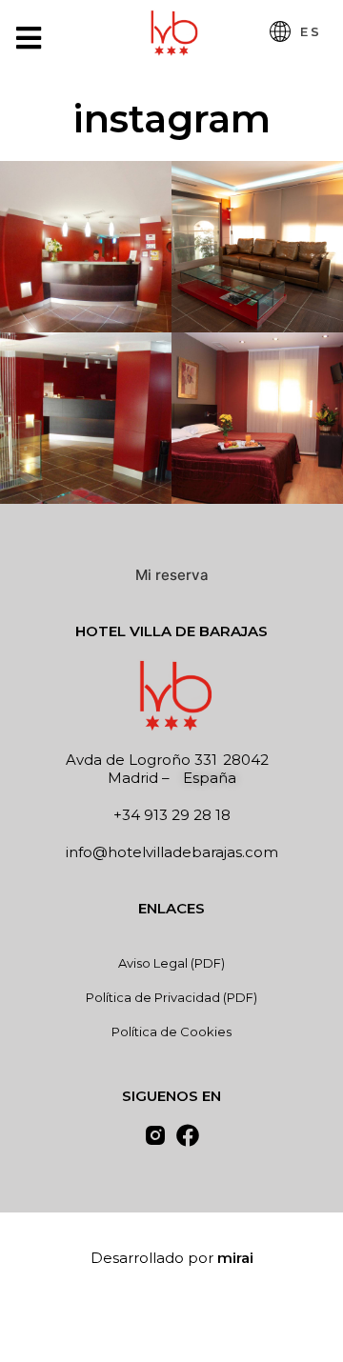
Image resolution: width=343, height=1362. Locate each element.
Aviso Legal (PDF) (171, 963)
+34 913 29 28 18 (172, 815)
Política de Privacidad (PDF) (171, 997)
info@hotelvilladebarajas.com (172, 852)
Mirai (235, 1258)
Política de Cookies (171, 1031)
